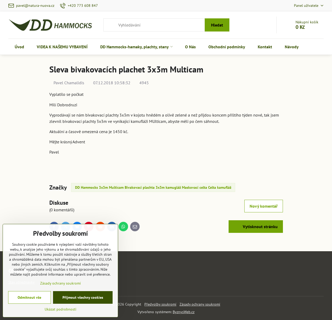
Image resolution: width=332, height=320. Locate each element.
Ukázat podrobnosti (60, 309)
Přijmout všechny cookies (82, 297)
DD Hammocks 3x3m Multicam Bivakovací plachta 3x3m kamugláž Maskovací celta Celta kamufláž (153, 187)
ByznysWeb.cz (183, 311)
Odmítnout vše (29, 297)
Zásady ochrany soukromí (200, 304)
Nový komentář (264, 206)
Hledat (217, 25)
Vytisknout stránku (260, 226)
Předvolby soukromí (160, 304)
